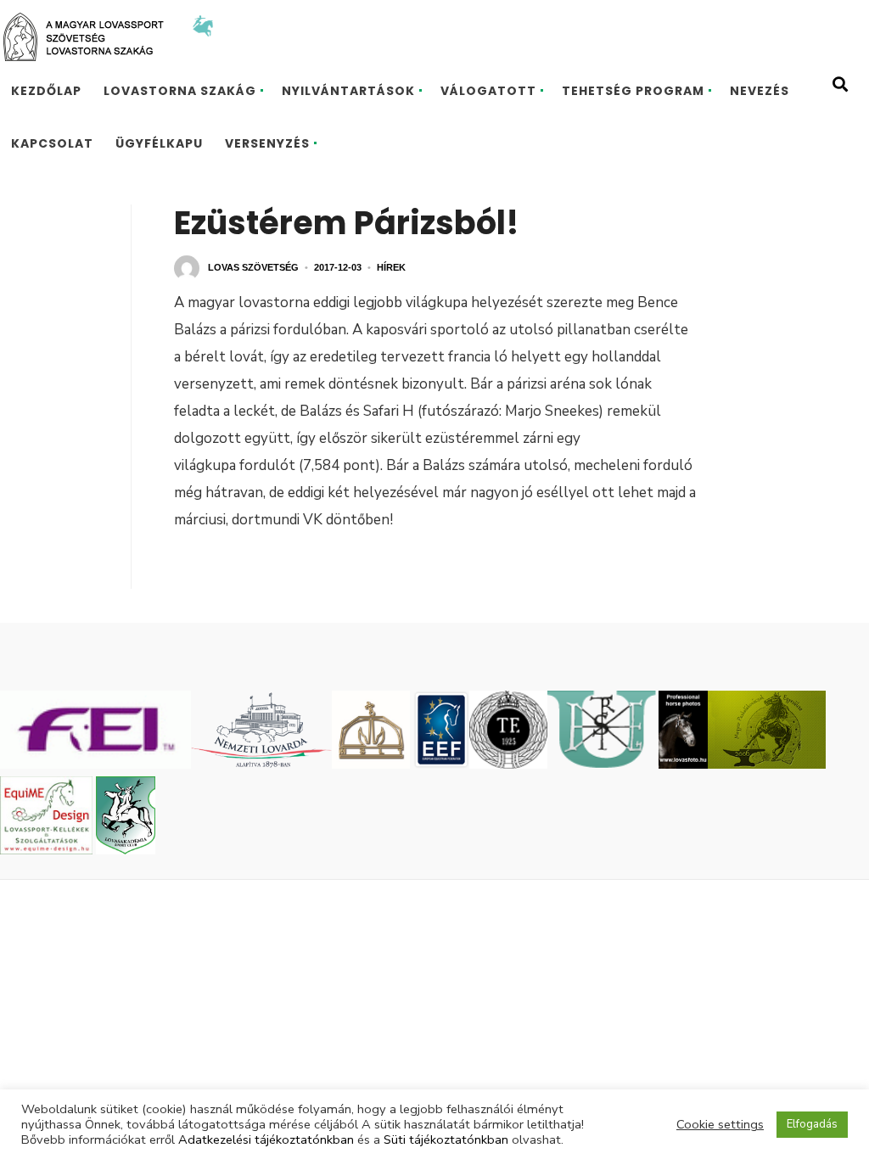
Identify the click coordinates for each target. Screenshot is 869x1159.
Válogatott (488, 90)
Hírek (391, 267)
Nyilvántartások (348, 90)
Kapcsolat (52, 143)
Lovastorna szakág (180, 90)
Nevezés (759, 90)
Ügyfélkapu (159, 143)
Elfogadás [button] (812, 1124)
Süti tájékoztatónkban (446, 1139)
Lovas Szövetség (253, 267)
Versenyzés (267, 143)
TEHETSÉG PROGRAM (633, 90)
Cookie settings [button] (720, 1124)
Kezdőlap (46, 90)
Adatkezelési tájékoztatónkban (266, 1139)
